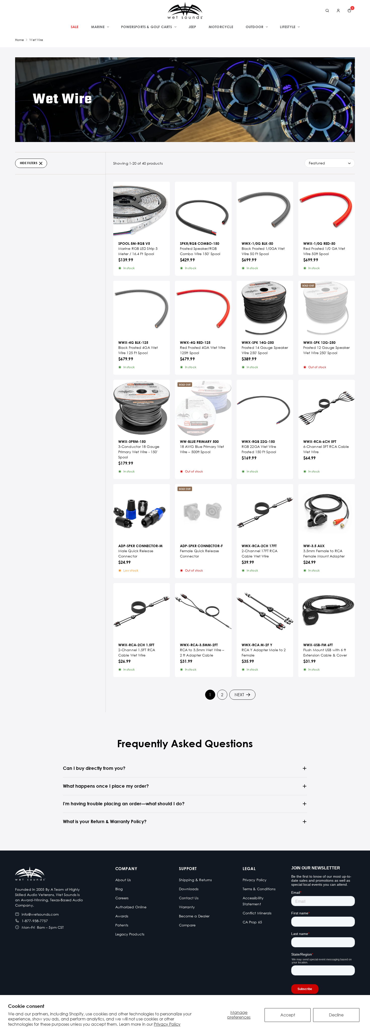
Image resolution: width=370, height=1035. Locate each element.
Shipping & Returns (195, 880)
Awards (121, 916)
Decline (336, 1014)
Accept (287, 1014)
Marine (97, 27)
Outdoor (254, 27)
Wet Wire (36, 40)
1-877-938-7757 (35, 921)
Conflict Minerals (257, 913)
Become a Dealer (194, 916)
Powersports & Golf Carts (146, 27)
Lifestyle (287, 27)
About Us (123, 880)
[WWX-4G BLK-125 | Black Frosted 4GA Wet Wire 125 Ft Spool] (141, 309)
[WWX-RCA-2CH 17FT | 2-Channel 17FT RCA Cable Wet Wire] (265, 512)
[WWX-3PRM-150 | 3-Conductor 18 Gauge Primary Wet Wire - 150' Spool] (141, 408)
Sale (75, 27)
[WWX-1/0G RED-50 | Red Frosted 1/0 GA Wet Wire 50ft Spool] (326, 210)
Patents (121, 925)
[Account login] (338, 11)
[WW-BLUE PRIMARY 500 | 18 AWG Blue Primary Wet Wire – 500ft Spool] (203, 408)
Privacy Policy (167, 1024)
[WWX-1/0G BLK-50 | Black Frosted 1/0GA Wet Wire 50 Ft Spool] (265, 210)
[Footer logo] (30, 874)
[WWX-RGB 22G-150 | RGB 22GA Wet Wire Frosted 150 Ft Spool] (265, 408)
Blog (119, 889)
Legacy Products (129, 934)
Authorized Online (131, 907)
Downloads (189, 889)
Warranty (187, 907)
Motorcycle (221, 27)
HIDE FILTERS (28, 163)
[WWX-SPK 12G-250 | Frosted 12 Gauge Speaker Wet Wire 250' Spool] (326, 309)
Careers (122, 898)
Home (19, 40)
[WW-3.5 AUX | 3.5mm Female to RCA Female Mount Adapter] (326, 512)
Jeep (192, 27)
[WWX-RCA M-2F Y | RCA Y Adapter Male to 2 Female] (265, 611)
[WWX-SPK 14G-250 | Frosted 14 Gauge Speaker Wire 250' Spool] (265, 309)
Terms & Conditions (259, 889)
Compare (187, 925)
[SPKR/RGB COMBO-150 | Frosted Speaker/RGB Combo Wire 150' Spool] (203, 210)
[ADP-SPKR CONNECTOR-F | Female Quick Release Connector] (203, 512)
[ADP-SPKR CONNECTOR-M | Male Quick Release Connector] (141, 512)
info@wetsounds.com (40, 914)
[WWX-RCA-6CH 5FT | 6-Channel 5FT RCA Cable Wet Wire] (326, 408)
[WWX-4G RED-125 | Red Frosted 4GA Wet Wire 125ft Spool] (203, 309)
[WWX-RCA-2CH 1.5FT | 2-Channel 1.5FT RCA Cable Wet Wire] (141, 611)
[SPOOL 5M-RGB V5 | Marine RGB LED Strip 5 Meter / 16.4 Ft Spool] (141, 210)
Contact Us (188, 898)
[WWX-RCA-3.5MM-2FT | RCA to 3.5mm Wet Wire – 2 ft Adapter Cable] (203, 611)
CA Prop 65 (252, 922)
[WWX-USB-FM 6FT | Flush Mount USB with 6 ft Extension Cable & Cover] (326, 611)
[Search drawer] (327, 11)
